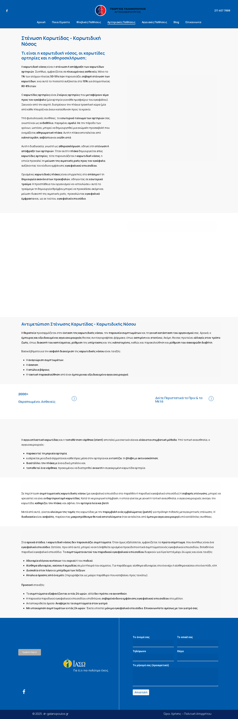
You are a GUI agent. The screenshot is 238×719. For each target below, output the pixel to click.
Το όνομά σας (141, 637)
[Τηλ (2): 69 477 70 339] (40, 675)
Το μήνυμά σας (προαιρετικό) (151, 665)
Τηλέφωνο (139, 651)
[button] (29, 652)
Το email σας (185, 637)
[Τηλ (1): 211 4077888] (40, 670)
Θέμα (180, 651)
